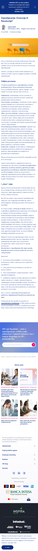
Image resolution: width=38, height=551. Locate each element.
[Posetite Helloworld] (13, 531)
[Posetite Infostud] (19, 521)
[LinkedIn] (19, 474)
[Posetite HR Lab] (27, 527)
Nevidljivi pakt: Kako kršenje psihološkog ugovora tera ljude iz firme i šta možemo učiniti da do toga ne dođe (9, 393)
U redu (7, 547)
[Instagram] (13, 474)
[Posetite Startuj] (19, 527)
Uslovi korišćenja (19, 481)
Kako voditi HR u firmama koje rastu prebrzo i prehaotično (28, 422)
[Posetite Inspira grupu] (19, 510)
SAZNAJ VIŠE (19, 11)
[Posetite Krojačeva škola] (25, 531)
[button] (19, 446)
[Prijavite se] (33, 345)
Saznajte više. (12, 543)
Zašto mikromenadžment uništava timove (9, 421)
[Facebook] (24, 474)
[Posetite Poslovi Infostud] (10, 527)
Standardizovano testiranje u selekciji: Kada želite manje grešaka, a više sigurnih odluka (28, 392)
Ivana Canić (12, 27)
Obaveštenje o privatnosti (19, 478)
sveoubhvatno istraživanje (10, 303)
